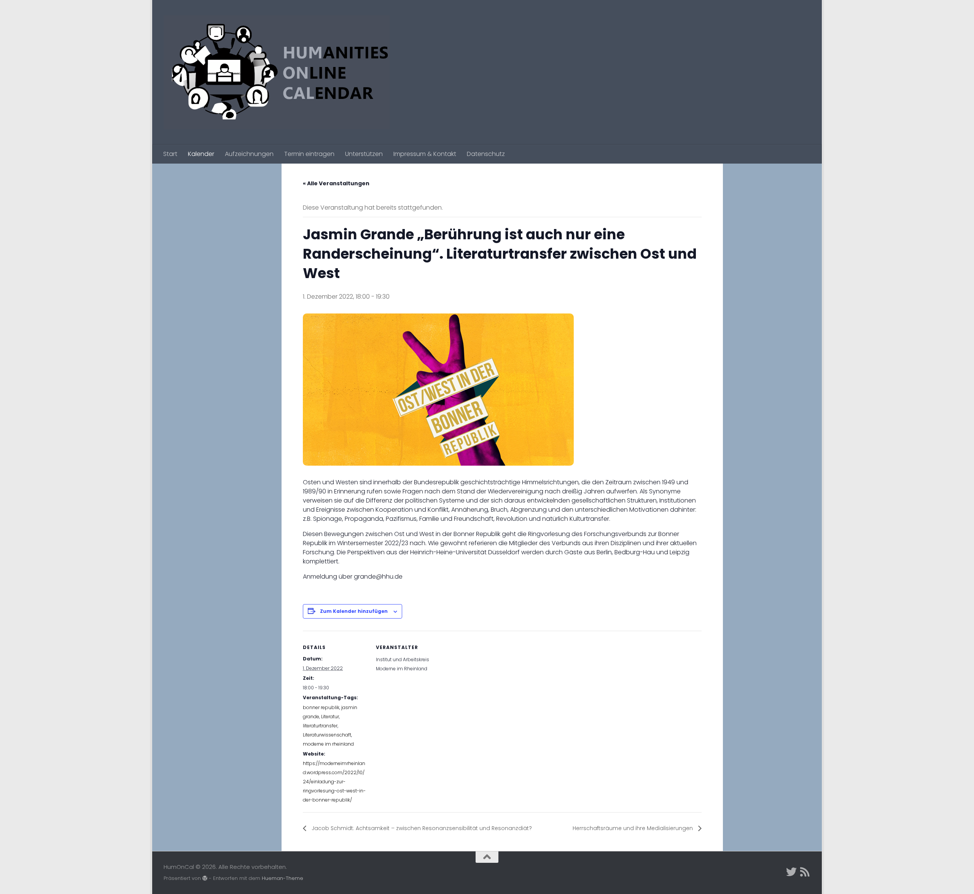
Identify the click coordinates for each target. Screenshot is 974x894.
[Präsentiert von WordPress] (204, 878)
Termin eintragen (309, 154)
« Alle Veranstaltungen (336, 183)
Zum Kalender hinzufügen (354, 611)
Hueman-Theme (282, 878)
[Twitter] (791, 872)
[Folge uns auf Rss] (805, 872)
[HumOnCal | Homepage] (277, 72)
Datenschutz (486, 154)
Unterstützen (364, 154)
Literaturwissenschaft (327, 735)
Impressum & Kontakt (424, 154)
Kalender (201, 154)
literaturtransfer (320, 725)
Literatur (330, 716)
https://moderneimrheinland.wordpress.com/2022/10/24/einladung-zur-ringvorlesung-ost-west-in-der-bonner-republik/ (334, 781)
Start (170, 154)
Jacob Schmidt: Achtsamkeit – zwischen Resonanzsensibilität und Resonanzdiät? (421, 828)
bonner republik (321, 707)
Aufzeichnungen (249, 154)
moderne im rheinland (328, 744)
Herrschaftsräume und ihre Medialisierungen (633, 828)
